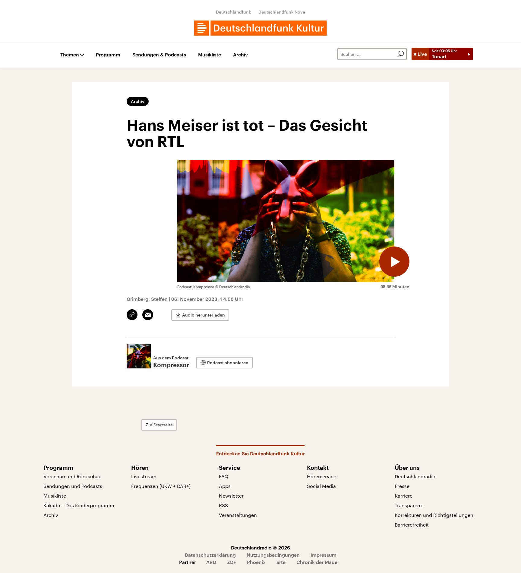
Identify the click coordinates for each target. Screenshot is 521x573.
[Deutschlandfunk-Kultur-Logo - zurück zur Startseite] (260, 28)
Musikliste (209, 54)
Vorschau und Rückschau (72, 476)
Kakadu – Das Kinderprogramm (78, 505)
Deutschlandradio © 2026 (260, 547)
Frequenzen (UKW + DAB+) (161, 486)
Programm (108, 54)
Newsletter (231, 495)
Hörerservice (321, 476)
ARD (211, 562)
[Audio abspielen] (394, 262)
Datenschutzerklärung (210, 555)
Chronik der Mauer (317, 562)
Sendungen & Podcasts (159, 54)
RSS (223, 505)
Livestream (143, 476)
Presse (402, 486)
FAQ (223, 476)
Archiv (240, 54)
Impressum (323, 555)
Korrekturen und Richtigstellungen (434, 515)
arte (281, 562)
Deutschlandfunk (233, 11)
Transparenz (409, 505)
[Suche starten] (400, 54)
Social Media (321, 486)
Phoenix (256, 562)
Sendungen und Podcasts (72, 486)
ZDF (231, 562)
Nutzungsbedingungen (273, 555)
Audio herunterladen (203, 314)
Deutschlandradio (415, 476)
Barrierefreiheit (412, 524)
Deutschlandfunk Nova (281, 11)
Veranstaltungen (238, 515)
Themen (69, 54)
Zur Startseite (159, 424)
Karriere (403, 495)
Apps (225, 486)
